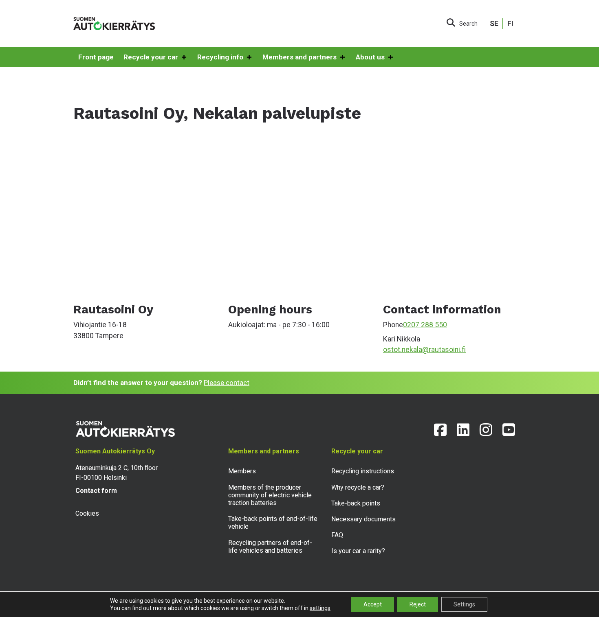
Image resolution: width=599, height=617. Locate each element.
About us (370, 57)
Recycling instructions (362, 471)
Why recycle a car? (357, 487)
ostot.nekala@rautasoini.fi (424, 350)
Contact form (96, 490)
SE (494, 24)
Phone (393, 325)
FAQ (337, 535)
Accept (372, 604)
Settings (464, 604)
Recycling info (220, 57)
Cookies (87, 513)
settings (320, 608)
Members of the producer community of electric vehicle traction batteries (270, 495)
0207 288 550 (425, 325)
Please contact (226, 383)
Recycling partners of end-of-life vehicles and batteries (270, 546)
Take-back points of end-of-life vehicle (272, 522)
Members (242, 471)
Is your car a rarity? (358, 551)
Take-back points (355, 503)
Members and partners (299, 57)
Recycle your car (150, 57)
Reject (418, 604)
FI (510, 24)
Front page (96, 57)
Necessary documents (363, 519)
